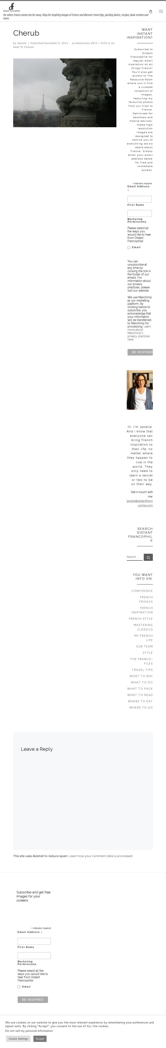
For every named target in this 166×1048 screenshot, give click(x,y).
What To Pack (140, 688)
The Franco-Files (141, 661)
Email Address (139, 188)
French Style (141, 618)
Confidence (142, 591)
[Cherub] (64, 92)
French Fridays (146, 599)
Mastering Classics (143, 627)
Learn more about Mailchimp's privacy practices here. (139, 333)
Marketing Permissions (137, 220)
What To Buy (141, 676)
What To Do (142, 682)
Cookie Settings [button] (18, 1038)
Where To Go (141, 707)
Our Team (144, 646)
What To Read (140, 695)
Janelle (22, 43)
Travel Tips (142, 670)
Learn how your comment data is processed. (101, 856)
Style (148, 653)
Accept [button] (40, 1038)
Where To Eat (140, 701)
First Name (136, 205)
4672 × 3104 (98, 43)
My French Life (143, 637)
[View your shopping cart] (151, 11)
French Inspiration (142, 610)
